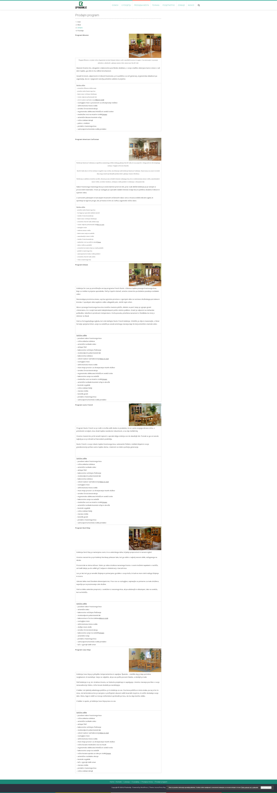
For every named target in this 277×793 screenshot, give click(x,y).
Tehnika (155, 5)
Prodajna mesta (141, 5)
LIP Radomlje (127, 787)
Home (112, 781)
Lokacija (127, 781)
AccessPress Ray (160, 787)
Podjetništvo (169, 5)
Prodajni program (161, 781)
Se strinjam (266, 788)
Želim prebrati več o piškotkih (249, 787)
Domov (115, 5)
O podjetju (126, 5)
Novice (191, 5)
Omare (80, 28)
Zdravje (181, 5)
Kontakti (119, 781)
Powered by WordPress (140, 787)
